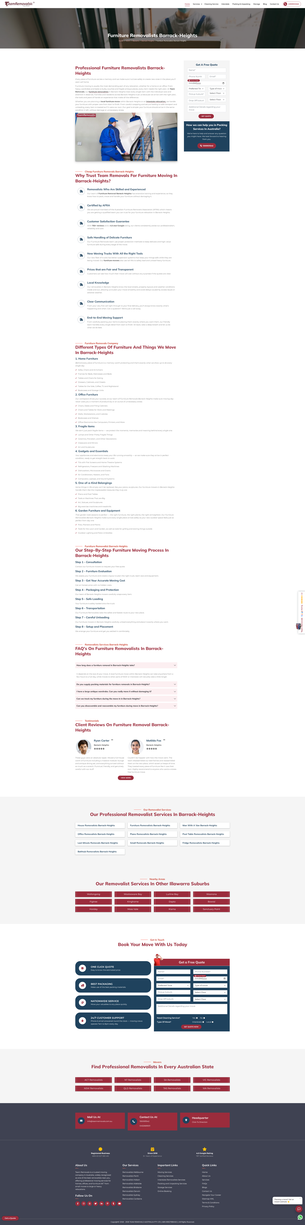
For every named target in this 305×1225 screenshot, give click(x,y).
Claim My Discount (152, 633)
